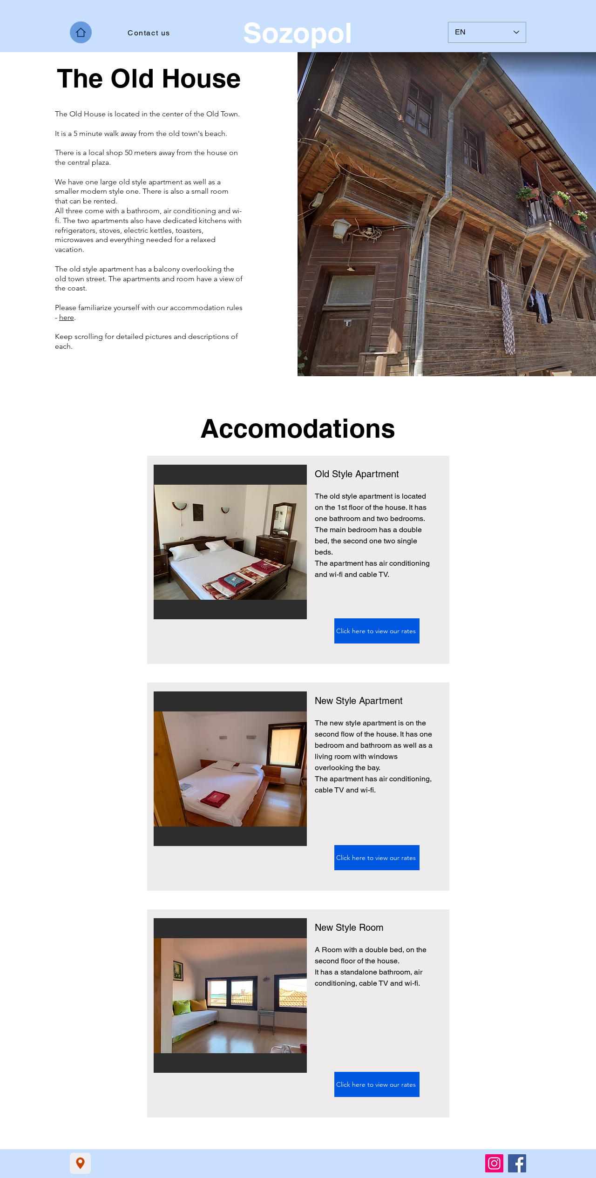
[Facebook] (517, 1163)
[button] (230, 542)
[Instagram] (494, 1163)
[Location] (80, 1163)
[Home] (81, 32)
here (66, 317)
